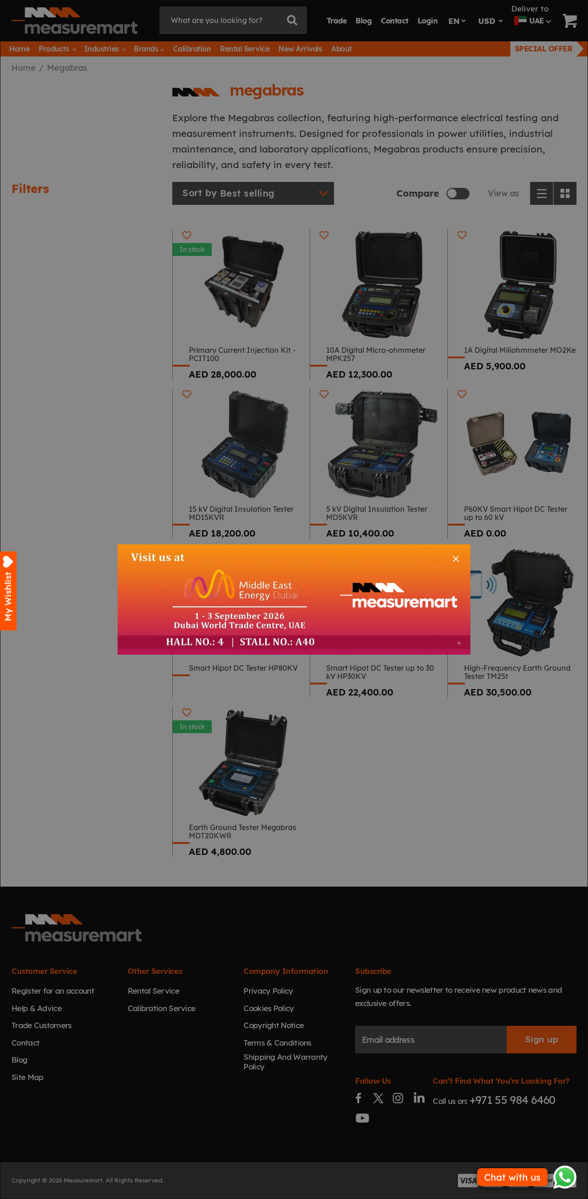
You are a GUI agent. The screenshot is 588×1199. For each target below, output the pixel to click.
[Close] (456, 559)
